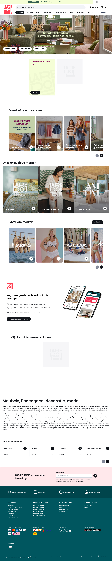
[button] (106, 7)
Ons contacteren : (12, 511)
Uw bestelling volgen (38, 507)
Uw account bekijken (38, 505)
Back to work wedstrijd (33, 12)
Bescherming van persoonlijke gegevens (54, 556)
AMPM (60, 507)
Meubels (66, 410)
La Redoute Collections (64, 509)
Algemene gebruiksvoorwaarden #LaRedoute (15, 557)
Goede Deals (48, 12)
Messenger (11, 515)
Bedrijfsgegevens (23, 556)
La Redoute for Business (39, 515)
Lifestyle (90, 12)
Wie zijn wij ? (11, 505)
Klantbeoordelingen (32, 557)
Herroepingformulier (91, 556)
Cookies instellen (69, 556)
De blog (86, 507)
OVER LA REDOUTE (12, 502)
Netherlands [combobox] (103, 556)
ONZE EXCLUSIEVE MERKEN (65, 502)
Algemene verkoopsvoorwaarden (36, 556)
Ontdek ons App (88, 505)
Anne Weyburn (62, 511)
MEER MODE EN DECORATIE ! (90, 502)
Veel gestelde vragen (13, 509)
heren (20, 422)
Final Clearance (61, 12)
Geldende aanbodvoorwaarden (10, 556)
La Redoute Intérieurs (64, 505)
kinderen (27, 422)
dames (14, 422)
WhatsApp (11, 513)
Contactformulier (13, 517)
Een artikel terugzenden (39, 509)
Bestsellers (80, 12)
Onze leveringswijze (38, 511)
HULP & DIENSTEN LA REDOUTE (40, 502)
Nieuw (71, 12)
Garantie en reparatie (80, 556)
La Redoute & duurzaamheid (15, 507)
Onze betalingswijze (38, 513)
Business (103, 12)
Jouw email (60, 472)
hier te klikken (80, 481)
